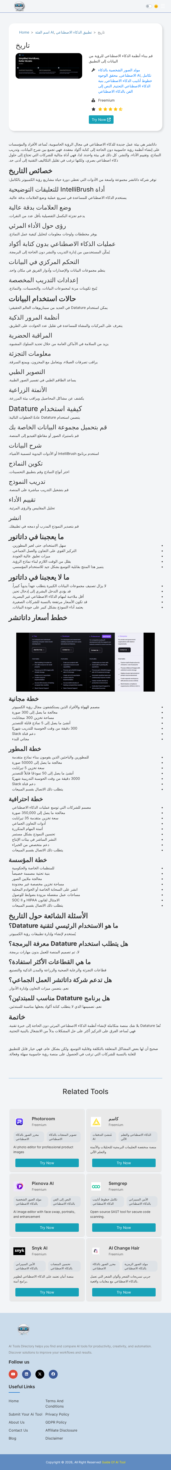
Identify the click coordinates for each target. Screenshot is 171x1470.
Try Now (99, 119)
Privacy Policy (57, 1414)
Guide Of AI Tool (113, 1462)
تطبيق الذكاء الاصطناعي (74, 32)
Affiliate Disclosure (61, 1430)
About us (16, 1422)
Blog (12, 1438)
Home (24, 32)
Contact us (18, 1430)
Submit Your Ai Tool (25, 1414)
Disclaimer (54, 1438)
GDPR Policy (56, 1422)
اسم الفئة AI (44, 32)
